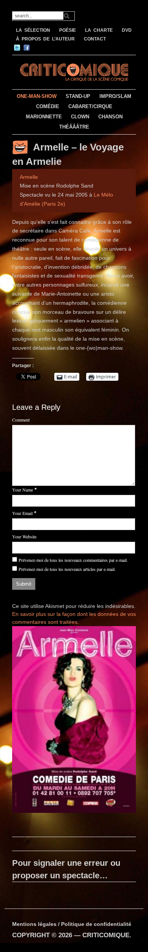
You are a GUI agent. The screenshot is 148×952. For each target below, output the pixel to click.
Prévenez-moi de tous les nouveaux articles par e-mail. (67, 569)
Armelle (29, 177)
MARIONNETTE (44, 116)
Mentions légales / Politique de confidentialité (71, 924)
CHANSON (110, 116)
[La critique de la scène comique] (74, 71)
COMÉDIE (47, 106)
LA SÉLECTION (33, 30)
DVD (127, 30)
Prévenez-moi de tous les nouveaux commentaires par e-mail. (73, 560)
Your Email (22, 513)
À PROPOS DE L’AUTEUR (45, 39)
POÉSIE (67, 30)
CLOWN (80, 116)
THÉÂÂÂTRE (74, 127)
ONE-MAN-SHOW (37, 96)
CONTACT (95, 39)
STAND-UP (78, 96)
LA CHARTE (99, 30)
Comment (21, 420)
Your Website (24, 536)
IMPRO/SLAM (115, 96)
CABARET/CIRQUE (90, 106)
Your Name (22, 490)
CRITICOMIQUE (105, 935)
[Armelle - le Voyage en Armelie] (74, 721)
